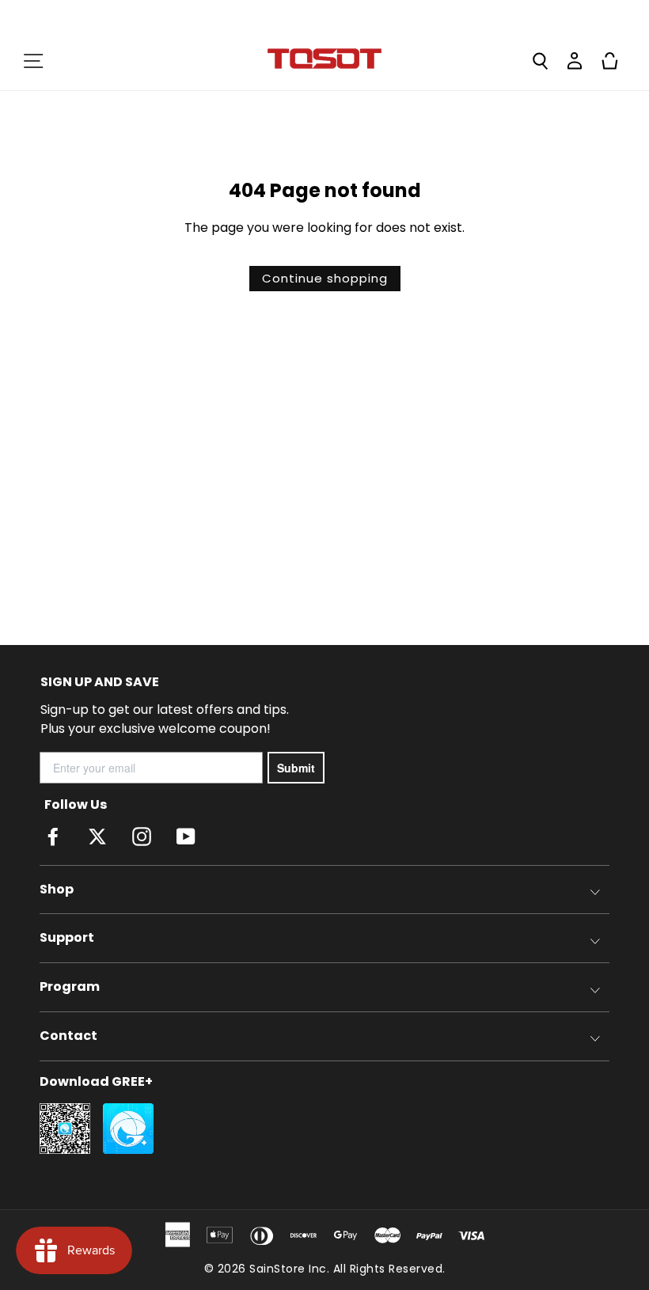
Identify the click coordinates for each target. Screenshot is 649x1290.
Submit (296, 768)
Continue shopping (325, 278)
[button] (33, 61)
